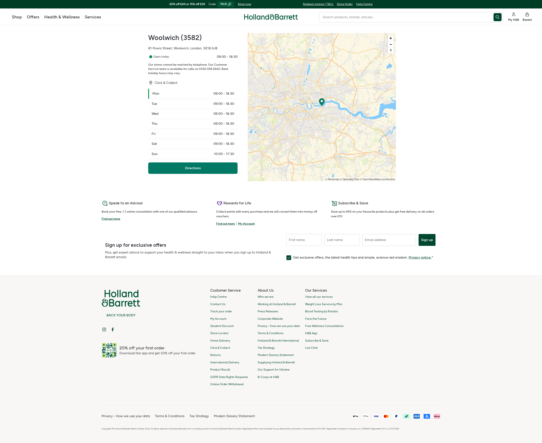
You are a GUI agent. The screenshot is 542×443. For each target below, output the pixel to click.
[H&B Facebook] (112, 329)
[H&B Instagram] (104, 329)
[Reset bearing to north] (391, 50)
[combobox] (406, 17)
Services (93, 16)
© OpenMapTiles (349, 179)
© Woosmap (332, 179)
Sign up (427, 240)
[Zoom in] (391, 38)
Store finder (345, 4)
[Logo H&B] (271, 19)
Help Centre (364, 4)
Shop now (244, 4)
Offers (33, 16)
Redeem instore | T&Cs (318, 4)
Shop (17, 16)
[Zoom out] (391, 44)
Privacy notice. (420, 257)
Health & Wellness (62, 16)
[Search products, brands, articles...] (498, 17)
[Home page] (271, 17)
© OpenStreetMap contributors (377, 179)
